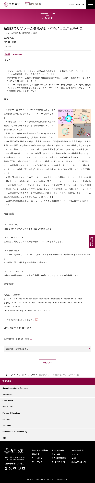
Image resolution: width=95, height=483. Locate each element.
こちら (32, 320)
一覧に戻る (47, 363)
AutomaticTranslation (92, 241)
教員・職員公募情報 (40, 450)
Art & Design (7, 394)
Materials (6, 419)
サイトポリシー (38, 458)
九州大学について (78, 462)
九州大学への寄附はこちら (17, 349)
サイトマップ (37, 462)
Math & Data (7, 407)
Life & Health (7, 401)
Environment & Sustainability (14, 432)
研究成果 (31, 375)
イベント (74, 458)
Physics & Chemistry (11, 413)
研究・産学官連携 (59, 458)
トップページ (7, 375)
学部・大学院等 (58, 450)
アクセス (20, 463)
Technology (7, 425)
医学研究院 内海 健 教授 (16, 339)
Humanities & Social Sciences (15, 388)
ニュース (20, 375)
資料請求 (35, 454)
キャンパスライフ (58, 462)
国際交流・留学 (77, 450)
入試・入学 (56, 454)
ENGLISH (80, 4)
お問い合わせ (9, 463)
